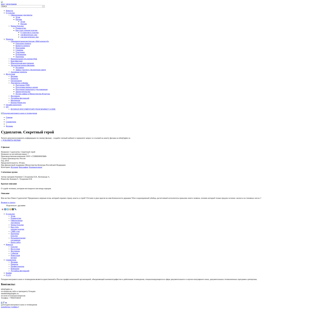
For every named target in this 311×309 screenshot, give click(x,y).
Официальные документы (21, 15)
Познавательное (35, 167)
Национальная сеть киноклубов (24, 59)
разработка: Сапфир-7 (10, 307)
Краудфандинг (17, 61)
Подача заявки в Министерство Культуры (33, 94)
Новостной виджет (15, 256)
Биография (23, 167)
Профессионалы (17, 266)
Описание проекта (23, 43)
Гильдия (14, 247)
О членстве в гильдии (29, 32)
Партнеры (20, 57)
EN (7, 107)
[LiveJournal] (15, 209)
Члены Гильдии (17, 26)
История (14, 167)
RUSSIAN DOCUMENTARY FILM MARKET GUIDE (33, 109)
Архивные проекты (19, 72)
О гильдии (10, 13)
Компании (15, 269)
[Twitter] (8, 209)
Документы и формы (19, 83)
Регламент (20, 67)
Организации (16, 81)
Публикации (21, 54)
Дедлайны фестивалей (20, 98)
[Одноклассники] (10, 209)
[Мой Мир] (13, 209)
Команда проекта (23, 46)
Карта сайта (16, 242)
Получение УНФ (23, 85)
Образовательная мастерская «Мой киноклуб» (30, 41)
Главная (9, 117)
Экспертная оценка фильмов (23, 65)
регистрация (11, 4)
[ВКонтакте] (5, 209)
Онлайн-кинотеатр (14, 105)
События (14, 253)
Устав (18, 17)
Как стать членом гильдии (26, 30)
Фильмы (14, 76)
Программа (20, 48)
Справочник (11, 122)
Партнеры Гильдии (15, 235)
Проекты (9, 39)
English (9, 273)
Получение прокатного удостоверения (32, 89)
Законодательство (23, 92)
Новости (9, 11)
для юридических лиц (29, 37)
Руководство (21, 28)
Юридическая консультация (22, 63)
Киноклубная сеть (18, 103)
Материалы (15, 100)
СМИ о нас (15, 231)
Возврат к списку (8, 202)
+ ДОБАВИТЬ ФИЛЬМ (11, 140)
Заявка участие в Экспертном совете (31, 70)
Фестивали (15, 96)
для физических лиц (28, 35)
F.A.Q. (8, 275)
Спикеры (19, 50)
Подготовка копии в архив (27, 87)
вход (3, 4)
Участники (20, 52)
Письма (19, 19)
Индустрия (10, 74)
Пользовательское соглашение (18, 239)
